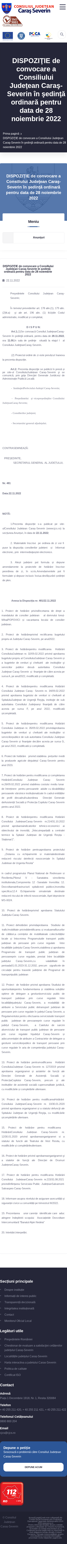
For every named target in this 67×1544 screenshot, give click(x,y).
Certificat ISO (12, 1374)
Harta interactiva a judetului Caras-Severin (30, 1362)
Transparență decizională (19, 1302)
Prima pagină (11, 133)
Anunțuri (38, 237)
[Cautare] (62, 34)
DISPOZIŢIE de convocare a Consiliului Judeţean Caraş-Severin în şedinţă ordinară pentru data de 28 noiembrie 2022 (34, 143)
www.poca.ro (47, 1523)
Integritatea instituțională (19, 1308)
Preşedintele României (18, 1339)
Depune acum (33, 1467)
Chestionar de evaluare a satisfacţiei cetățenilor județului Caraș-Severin (33, 1348)
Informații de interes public (20, 1296)
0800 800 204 (8, 1421)
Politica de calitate (15, 1368)
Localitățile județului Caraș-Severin (25, 1356)
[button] (62, 7)
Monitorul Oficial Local (18, 1320)
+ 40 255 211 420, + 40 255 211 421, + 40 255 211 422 (33, 1409)
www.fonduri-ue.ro (54, 1529)
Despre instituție (14, 1289)
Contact (9, 1314)
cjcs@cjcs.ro (7, 1432)
